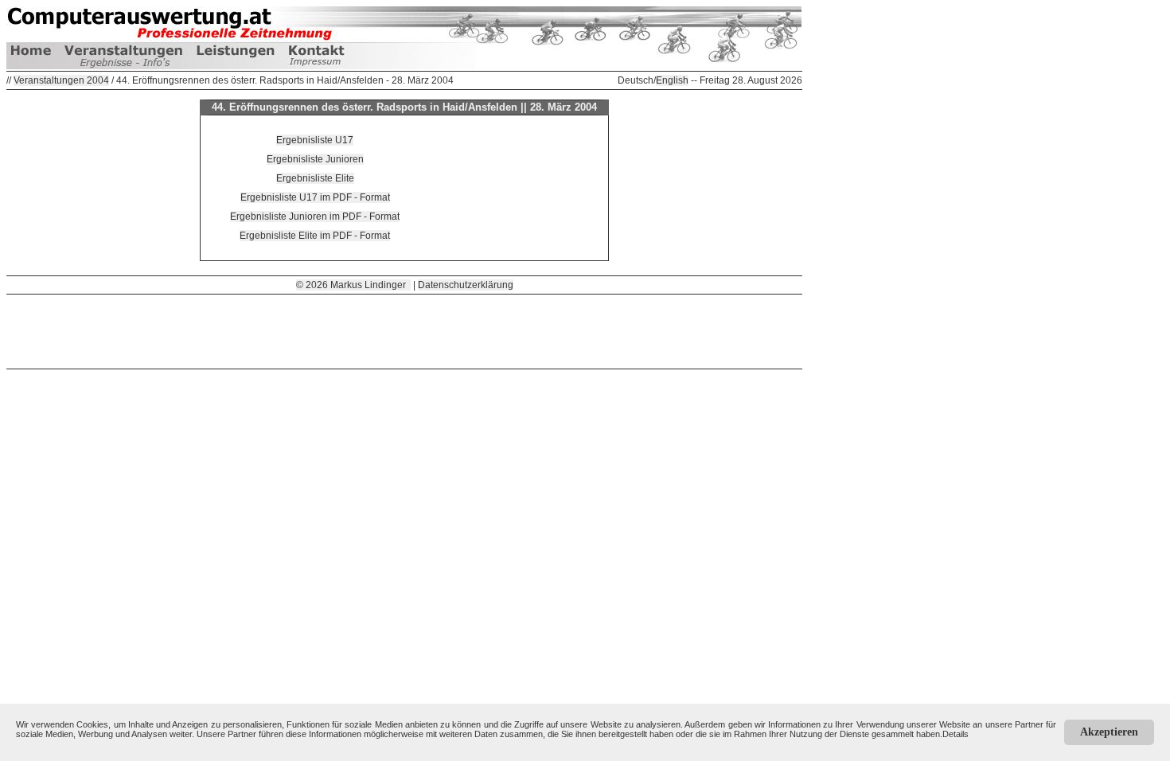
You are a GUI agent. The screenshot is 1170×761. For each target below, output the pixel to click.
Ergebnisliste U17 (314, 140)
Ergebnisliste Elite (315, 178)
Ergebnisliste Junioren (315, 159)
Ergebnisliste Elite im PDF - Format (315, 235)
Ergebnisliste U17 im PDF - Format (315, 197)
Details (955, 734)
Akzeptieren (1109, 732)
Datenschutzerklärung (465, 285)
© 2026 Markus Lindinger (353, 285)
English (672, 80)
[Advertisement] (404, 330)
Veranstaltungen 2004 (61, 80)
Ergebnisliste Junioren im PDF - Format (315, 216)
